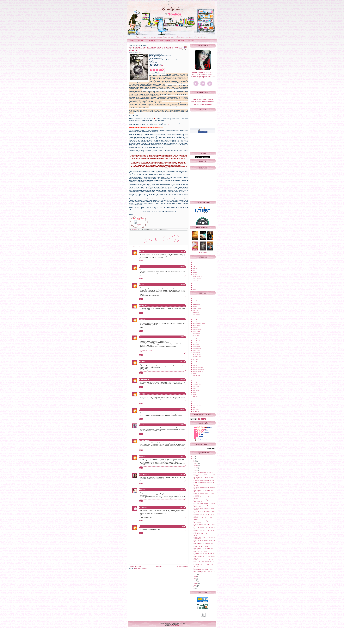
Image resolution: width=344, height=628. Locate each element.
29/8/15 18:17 (182, 424)
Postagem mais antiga (182, 566)
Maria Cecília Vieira (144, 440)
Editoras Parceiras (164, 40)
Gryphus (194, 373)
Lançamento (195, 274)
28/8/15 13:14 (182, 336)
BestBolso (195, 306)
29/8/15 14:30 (182, 393)
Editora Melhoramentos (198, 337)
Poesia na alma (143, 305)
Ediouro (194, 316)
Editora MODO (196, 335)
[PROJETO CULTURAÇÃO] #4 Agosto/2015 (204, 482)
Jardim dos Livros (196, 375)
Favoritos (195, 272)
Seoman (194, 398)
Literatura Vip (143, 507)
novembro (196, 465)
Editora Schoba (196, 350)
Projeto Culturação (197, 282)
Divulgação (195, 264)
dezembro (196, 463)
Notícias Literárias (197, 278)
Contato (191, 40)
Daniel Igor (142, 393)
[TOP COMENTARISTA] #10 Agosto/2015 (203, 569)
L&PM (194, 377)
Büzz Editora (195, 310)
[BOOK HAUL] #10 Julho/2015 (201, 546)
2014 (194, 587)
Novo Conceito (196, 386)
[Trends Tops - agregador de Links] (203, 609)
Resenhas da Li (164, 229)
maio (195, 578)
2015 (194, 461)
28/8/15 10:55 (182, 305)
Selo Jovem (195, 396)
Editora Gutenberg (197, 325)
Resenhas (152, 40)
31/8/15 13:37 (182, 474)
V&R (194, 407)
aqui (168, 124)
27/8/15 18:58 (182, 266)
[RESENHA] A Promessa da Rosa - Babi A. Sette (204, 472)
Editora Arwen (196, 320)
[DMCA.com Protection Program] (202, 618)
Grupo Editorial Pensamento (199, 369)
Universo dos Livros (197, 405)
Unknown (140, 52)
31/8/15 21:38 (182, 489)
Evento (194, 270)
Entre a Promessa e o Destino (143, 229)
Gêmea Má (142, 489)
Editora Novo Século (197, 341)
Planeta (194, 388)
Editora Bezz (195, 321)
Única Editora (196, 411)
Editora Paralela (196, 344)
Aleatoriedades (196, 261)
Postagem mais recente (135, 566)
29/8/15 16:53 (182, 409)
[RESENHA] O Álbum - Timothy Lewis (202, 551)
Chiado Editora (196, 312)
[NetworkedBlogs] (203, 129)
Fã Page (142, 352)
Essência (194, 358)
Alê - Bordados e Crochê (146, 350)
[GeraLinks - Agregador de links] (203, 602)
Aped (194, 297)
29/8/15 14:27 (182, 379)
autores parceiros (196, 287)
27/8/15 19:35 (182, 284)
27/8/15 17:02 (182, 251)
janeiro (195, 585)
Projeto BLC (196, 280)
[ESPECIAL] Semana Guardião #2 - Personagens (204, 503)
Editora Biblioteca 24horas (199, 323)
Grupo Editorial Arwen (198, 367)
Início (132, 40)
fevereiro (196, 583)
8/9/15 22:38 (183, 507)
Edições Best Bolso (197, 356)
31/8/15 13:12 (182, 456)
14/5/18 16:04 (182, 526)
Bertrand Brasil (196, 304)
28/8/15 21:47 (182, 361)
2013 (194, 588)
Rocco (194, 394)
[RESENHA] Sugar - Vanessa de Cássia (202, 568)
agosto (195, 470)
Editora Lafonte (196, 333)
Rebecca (141, 284)
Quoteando (195, 284)
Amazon (161, 65)
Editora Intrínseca (197, 329)
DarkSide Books (196, 314)
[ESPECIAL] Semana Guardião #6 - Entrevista (204, 480)
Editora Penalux (196, 346)
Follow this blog (202, 131)
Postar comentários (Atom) (141, 568)
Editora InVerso (196, 327)
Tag (193, 285)
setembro (196, 468)
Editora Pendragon (197, 348)
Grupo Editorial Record (198, 371)
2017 (194, 458)
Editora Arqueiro (196, 318)
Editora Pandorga (197, 342)
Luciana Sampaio (174, 625)
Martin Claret (196, 382)
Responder (141, 260)
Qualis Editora (196, 390)
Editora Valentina (196, 354)
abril (195, 580)
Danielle (141, 251)
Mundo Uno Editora (197, 384)
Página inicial (159, 566)
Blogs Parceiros (179, 40)
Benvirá (194, 302)
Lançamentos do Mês (197, 276)
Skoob (150, 67)
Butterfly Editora (197, 308)
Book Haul (195, 262)
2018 (194, 456)
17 (185, 47)
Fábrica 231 (195, 360)
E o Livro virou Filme (197, 266)
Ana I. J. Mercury (144, 474)
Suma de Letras (196, 402)
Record (194, 392)
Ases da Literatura (197, 299)
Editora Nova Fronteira (198, 339)
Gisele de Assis (153, 229)
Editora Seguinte (196, 352)
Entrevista (195, 268)
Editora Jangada (196, 331)
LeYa (194, 379)
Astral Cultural (196, 300)
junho (195, 576)
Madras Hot (195, 381)
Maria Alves (142, 425)
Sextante (194, 400)
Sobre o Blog (141, 40)
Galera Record (196, 361)
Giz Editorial (195, 365)
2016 (194, 460)
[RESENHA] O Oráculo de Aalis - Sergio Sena (204, 559)
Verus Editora (196, 409)
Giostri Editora (196, 363)
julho (195, 574)
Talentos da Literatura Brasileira (200, 403)
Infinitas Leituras (144, 379)
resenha (159, 229)
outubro (196, 467)
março (195, 581)
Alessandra (142, 337)
